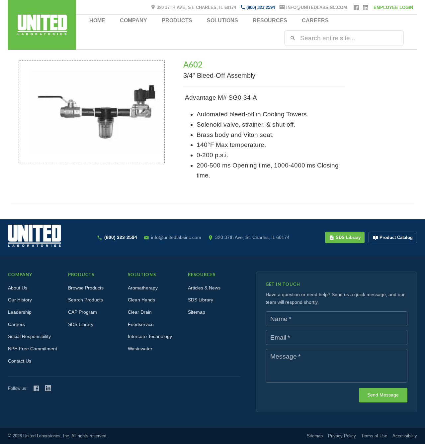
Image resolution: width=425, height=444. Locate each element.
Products (177, 20)
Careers (315, 20)
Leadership (20, 312)
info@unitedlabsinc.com (316, 7)
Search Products (85, 299)
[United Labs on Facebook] (36, 388)
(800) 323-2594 (260, 7)
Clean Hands (141, 299)
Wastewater (140, 348)
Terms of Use (374, 435)
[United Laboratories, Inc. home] (42, 25)
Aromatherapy (143, 287)
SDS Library (348, 237)
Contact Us (19, 361)
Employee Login (393, 7)
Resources (270, 20)
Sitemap (196, 312)
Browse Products (86, 287)
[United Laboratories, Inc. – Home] (34, 236)
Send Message (383, 394)
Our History (20, 299)
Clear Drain (140, 312)
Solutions (222, 20)
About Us (17, 287)
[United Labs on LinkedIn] (48, 388)
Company (133, 20)
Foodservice (141, 324)
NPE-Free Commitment (32, 348)
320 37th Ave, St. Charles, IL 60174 (196, 7)
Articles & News (204, 287)
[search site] (293, 38)
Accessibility (404, 435)
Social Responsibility (29, 336)
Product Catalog (396, 237)
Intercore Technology (150, 336)
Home (97, 20)
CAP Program (82, 312)
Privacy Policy (342, 435)
